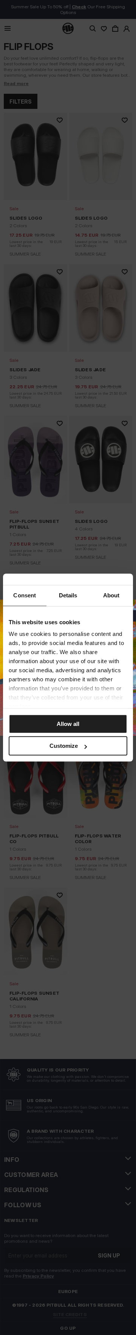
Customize (63, 746)
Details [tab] (68, 595)
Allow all (68, 724)
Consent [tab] (24, 595)
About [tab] (111, 595)
